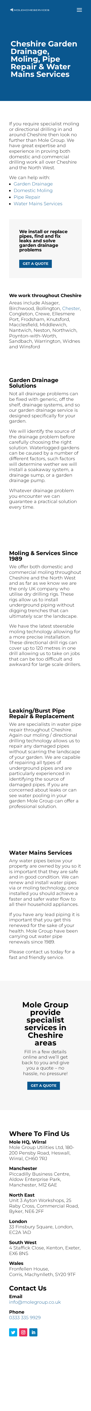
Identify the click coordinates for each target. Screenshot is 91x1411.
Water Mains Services (38, 204)
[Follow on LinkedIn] (33, 1332)
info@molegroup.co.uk (35, 1302)
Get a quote (35, 263)
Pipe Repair (27, 197)
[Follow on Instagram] (23, 1332)
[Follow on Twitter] (13, 1332)
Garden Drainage (33, 184)
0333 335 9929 (25, 1317)
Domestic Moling (33, 190)
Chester (71, 308)
